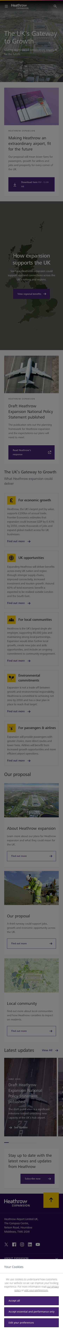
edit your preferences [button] (36, 1290)
